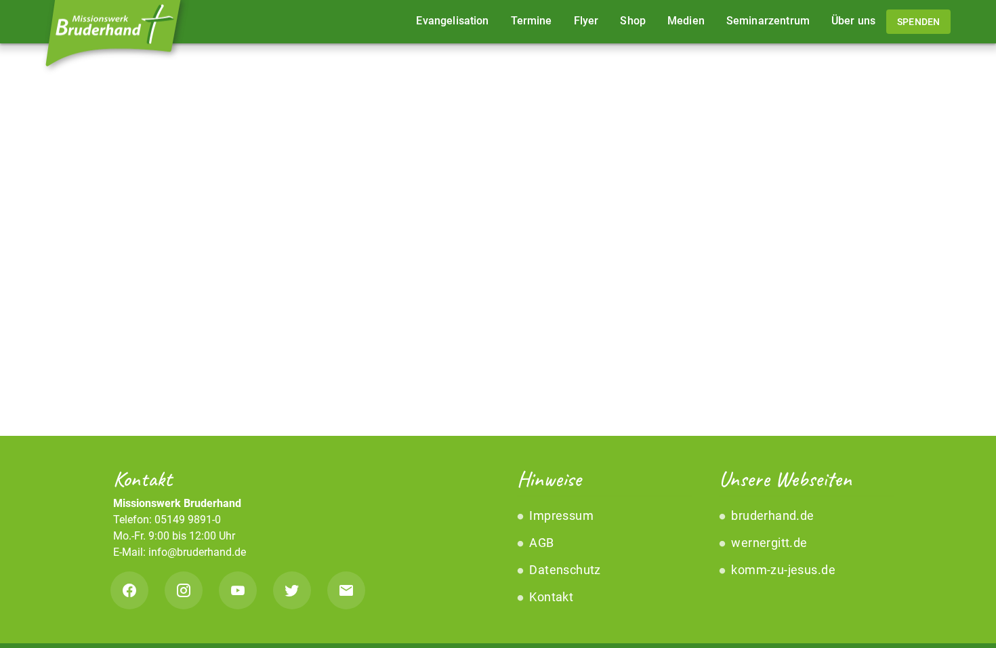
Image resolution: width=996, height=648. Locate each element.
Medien (686, 20)
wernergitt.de (768, 542)
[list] (599, 556)
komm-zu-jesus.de (781, 570)
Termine (531, 20)
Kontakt (549, 597)
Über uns (853, 20)
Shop (633, 20)
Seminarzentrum (768, 20)
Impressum (560, 515)
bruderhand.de (771, 515)
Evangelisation (452, 20)
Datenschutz (563, 570)
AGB (540, 542)
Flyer (586, 20)
